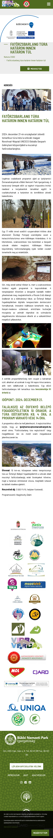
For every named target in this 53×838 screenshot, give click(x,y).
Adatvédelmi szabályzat (11, 827)
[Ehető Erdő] (34, 719)
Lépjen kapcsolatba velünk (26, 766)
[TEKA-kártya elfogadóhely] (12, 584)
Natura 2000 (9, 56)
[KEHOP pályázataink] (26, 695)
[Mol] (17, 672)
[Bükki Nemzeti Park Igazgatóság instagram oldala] (21, 782)
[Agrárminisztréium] (18, 525)
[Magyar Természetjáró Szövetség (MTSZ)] (18, 719)
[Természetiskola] (36, 569)
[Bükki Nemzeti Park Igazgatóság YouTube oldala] (30, 782)
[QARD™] (40, 672)
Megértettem (40, 832)
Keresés (8, 85)
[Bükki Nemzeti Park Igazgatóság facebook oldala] (25, 782)
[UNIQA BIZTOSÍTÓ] (26, 707)
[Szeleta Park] (34, 614)
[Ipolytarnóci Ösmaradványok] (35, 599)
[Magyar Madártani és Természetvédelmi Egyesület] (18, 555)
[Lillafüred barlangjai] (34, 629)
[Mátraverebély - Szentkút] (26, 657)
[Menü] (49, 3)
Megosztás (36, 68)
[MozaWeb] (33, 584)
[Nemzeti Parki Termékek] (16, 569)
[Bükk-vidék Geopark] (18, 614)
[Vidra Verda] (26, 643)
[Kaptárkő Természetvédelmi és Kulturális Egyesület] (34, 555)
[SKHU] (26, 684)
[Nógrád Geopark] (37, 540)
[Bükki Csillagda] (17, 599)
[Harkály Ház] (18, 629)
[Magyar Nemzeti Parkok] (17, 540)
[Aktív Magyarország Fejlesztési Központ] (37, 525)
